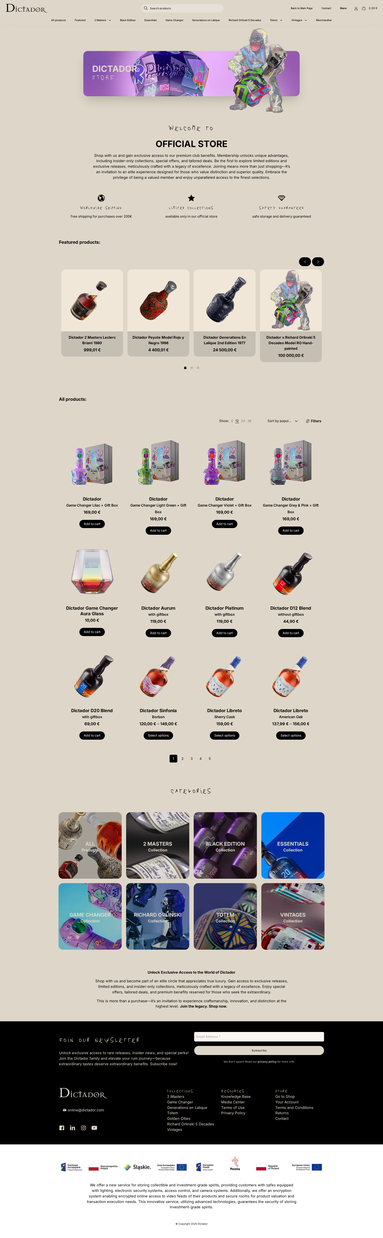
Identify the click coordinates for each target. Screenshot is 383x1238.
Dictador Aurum (158, 611)
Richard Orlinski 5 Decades (190, 1124)
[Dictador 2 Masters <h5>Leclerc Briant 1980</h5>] (92, 300)
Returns (282, 1113)
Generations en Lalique (187, 1107)
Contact (282, 1118)
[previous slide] (305, 261)
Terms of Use (233, 1107)
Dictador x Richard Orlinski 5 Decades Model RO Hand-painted (290, 343)
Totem (172, 1113)
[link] (232, 421)
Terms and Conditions (294, 1107)
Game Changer (180, 1102)
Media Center (233, 1102)
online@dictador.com (86, 1110)
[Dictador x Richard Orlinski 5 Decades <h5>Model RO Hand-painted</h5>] (291, 300)
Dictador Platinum (224, 611)
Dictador (92, 501)
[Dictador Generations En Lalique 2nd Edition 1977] (225, 300)
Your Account (287, 1102)
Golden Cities (178, 1118)
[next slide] (318, 261)
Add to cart (92, 524)
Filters (316, 421)
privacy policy (267, 1061)
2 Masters (175, 1096)
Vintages (174, 1129)
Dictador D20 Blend (92, 713)
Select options (158, 735)
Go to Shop (285, 1096)
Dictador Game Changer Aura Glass (92, 610)
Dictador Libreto (224, 713)
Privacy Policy (233, 1113)
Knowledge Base (236, 1096)
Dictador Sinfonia (158, 713)
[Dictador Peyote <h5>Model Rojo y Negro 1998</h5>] (158, 300)
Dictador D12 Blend (290, 611)
